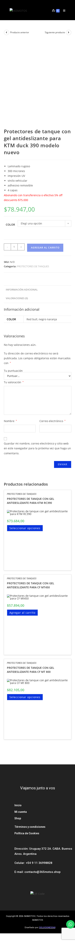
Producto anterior (19, 32)
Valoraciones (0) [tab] (17, 298)
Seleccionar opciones (24, 528)
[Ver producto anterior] (6, 32)
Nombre (10, 421)
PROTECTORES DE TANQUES (33, 266)
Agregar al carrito (45, 247)
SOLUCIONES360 (47, 927)
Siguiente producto (55, 32)
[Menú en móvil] (62, 10)
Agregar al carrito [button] (22, 612)
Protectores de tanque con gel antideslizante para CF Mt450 (30, 585)
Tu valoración (14, 382)
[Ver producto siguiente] (68, 32)
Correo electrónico (52, 421)
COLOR (10, 224)
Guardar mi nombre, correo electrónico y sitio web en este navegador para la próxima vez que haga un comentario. (37, 448)
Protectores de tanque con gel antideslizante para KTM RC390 (30, 501)
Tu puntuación (13, 370)
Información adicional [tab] (22, 289)
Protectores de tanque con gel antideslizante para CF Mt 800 (30, 670)
